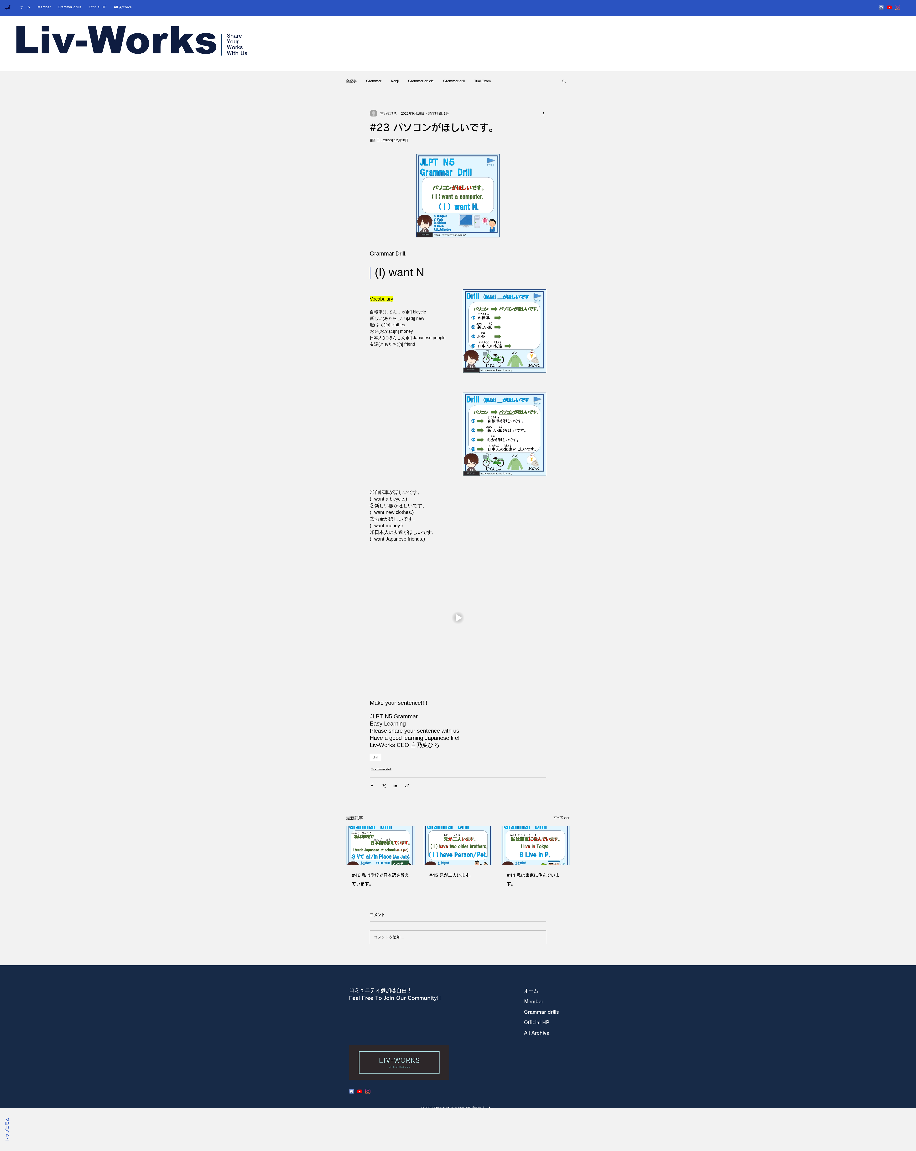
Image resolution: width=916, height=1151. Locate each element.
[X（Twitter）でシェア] (383, 785)
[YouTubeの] (889, 7)
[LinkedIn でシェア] (395, 785)
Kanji (395, 81)
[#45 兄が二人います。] (458, 845)
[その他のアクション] (543, 113)
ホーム (531, 990)
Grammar (373, 81)
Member (533, 1001)
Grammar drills (541, 1011)
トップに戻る (7, 1130)
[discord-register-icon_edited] (881, 7)
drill (375, 757)
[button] (564, 81)
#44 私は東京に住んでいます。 (533, 879)
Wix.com (458, 1108)
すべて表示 (561, 817)
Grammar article (421, 81)
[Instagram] (897, 7)
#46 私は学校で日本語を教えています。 (380, 879)
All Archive (536, 1032)
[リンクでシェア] (407, 785)
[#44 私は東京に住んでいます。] (535, 845)
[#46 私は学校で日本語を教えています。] (380, 845)
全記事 (351, 81)
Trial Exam (482, 81)
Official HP (536, 1022)
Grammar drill (454, 81)
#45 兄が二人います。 (451, 875)
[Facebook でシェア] (372, 785)
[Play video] (458, 617)
